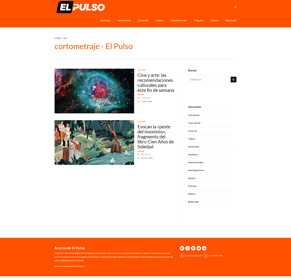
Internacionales (195, 162)
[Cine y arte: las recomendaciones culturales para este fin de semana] (94, 91)
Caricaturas (194, 115)
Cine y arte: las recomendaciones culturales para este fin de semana (155, 82)
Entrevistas (193, 146)
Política (159, 20)
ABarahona (145, 98)
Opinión (214, 20)
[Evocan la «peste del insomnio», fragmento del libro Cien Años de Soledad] (94, 142)
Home (58, 38)
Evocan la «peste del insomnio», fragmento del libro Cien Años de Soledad (155, 136)
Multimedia (231, 20)
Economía (143, 20)
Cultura (141, 70)
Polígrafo (198, 20)
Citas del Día (194, 123)
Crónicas (192, 131)
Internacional (124, 20)
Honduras (105, 20)
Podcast (192, 186)
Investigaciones (178, 20)
